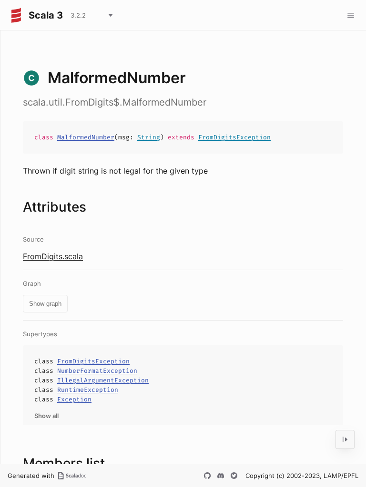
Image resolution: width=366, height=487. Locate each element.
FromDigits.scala (53, 256)
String (148, 137)
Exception (74, 399)
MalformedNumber (85, 137)
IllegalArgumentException (103, 380)
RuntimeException (87, 390)
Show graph (45, 303)
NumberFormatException (97, 371)
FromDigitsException (234, 137)
